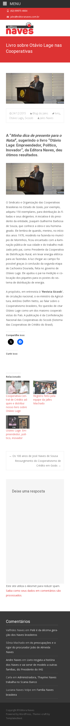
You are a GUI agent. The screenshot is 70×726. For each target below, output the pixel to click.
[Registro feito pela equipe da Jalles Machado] (45, 387)
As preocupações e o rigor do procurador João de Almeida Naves (31, 647)
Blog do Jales (40, 113)
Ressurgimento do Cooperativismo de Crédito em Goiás (38, 463)
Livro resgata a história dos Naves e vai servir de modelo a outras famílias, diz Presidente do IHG (31, 664)
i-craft (44, 714)
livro (57, 113)
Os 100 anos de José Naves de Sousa (33, 456)
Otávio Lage (16, 118)
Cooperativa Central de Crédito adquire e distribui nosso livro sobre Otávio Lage (17, 403)
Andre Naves (13, 660)
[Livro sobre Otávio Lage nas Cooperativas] (35, 88)
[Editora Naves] (16, 27)
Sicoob (29, 118)
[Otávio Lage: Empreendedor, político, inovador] (17, 422)
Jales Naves (46, 118)
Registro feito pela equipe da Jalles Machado (44, 399)
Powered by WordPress (19, 714)
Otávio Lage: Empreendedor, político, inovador (16, 434)
